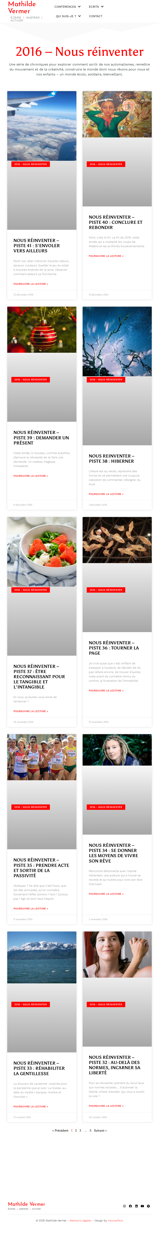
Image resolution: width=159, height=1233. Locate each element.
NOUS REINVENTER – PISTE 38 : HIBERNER (111, 458)
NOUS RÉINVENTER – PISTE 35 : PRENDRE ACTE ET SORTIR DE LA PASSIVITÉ (41, 867)
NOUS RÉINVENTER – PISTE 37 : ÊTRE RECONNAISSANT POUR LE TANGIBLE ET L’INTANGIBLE (39, 677)
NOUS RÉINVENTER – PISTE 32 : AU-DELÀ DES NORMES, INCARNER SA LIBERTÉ (114, 1065)
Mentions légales (80, 1220)
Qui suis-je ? (66, 16)
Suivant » (100, 1130)
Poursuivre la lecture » (30, 283)
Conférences (65, 6)
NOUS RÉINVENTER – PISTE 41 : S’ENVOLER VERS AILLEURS (36, 246)
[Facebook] (130, 1206)
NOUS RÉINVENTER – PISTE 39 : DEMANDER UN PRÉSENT (41, 438)
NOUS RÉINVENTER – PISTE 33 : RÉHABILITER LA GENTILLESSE (39, 1068)
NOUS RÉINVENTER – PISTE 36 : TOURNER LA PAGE (114, 648)
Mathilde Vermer (22, 8)
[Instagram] (124, 1206)
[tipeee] (148, 1206)
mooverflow (115, 1220)
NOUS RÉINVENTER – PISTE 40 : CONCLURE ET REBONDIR (115, 222)
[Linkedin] (136, 1206)
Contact (95, 16)
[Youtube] (142, 1206)
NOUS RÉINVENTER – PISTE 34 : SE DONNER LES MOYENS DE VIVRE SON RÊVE (113, 853)
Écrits (94, 6)
